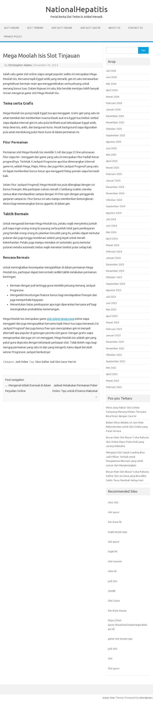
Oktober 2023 (114, 277)
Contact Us (135, 28)
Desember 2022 (115, 341)
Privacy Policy (13, 36)
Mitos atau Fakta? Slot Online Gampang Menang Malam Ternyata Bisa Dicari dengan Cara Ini (126, 411)
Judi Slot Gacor (90, 28)
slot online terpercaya (60, 318)
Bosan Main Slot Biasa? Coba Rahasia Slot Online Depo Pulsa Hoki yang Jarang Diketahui (127, 441)
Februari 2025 (114, 174)
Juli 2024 (111, 219)
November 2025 (115, 122)
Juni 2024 (111, 225)
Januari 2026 (113, 109)
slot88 (111, 590)
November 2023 (115, 270)
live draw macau (117, 610)
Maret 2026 (112, 96)
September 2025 (115, 135)
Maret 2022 (112, 380)
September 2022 (115, 361)
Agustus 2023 (113, 290)
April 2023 (112, 316)
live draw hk (115, 521)
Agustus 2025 (113, 141)
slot (110, 658)
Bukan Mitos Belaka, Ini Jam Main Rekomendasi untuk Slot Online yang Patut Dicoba (127, 426)
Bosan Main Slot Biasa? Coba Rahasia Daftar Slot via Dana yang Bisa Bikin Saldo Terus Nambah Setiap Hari (127, 476)
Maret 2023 (112, 322)
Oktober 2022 (114, 354)
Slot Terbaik (35, 28)
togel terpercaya (117, 531)
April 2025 (112, 161)
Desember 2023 (115, 264)
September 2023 (115, 283)
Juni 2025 (111, 148)
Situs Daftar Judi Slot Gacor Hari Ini (55, 361)
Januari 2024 (113, 257)
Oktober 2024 (114, 199)
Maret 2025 (112, 167)
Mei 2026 (111, 83)
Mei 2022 (111, 367)
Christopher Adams (20, 65)
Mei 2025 (111, 154)
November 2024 (115, 193)
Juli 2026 (111, 70)
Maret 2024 (112, 245)
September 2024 (115, 206)
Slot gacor (114, 668)
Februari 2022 (114, 387)
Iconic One (109, 697)
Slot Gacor (114, 600)
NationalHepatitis (77, 9)
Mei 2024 (111, 232)
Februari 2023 (114, 329)
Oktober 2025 (114, 128)
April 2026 (112, 90)
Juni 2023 (111, 303)
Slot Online (11, 28)
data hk (112, 571)
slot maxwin (115, 561)
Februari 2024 (114, 251)
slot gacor (114, 512)
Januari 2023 (113, 335)
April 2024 (112, 238)
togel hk (112, 551)
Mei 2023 (111, 309)
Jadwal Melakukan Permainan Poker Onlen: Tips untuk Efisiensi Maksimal (75, 391)
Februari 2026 (114, 103)
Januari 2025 (113, 180)
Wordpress (146, 697)
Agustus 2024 (113, 212)
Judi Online (21, 361)
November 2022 (115, 348)
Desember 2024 (115, 187)
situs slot (113, 502)
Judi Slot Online (61, 28)
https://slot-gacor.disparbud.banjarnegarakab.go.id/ (128, 624)
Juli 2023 (111, 296)
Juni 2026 (111, 77)
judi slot (112, 581)
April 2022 (112, 374)
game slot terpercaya (120, 638)
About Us (114, 28)
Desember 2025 (115, 116)
